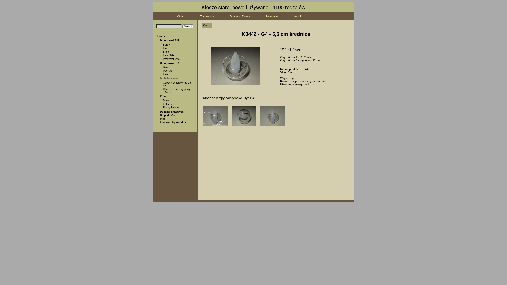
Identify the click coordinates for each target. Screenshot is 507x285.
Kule (163, 96)
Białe (166, 51)
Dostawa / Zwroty (240, 16)
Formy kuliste (171, 107)
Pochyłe (167, 70)
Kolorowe (168, 104)
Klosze (161, 36)
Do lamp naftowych (172, 111)
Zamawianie (207, 16)
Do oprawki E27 (169, 40)
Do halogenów (169, 78)
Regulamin (272, 16)
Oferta (180, 16)
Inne (165, 48)
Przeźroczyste (171, 58)
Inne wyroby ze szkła (173, 122)
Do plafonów (167, 115)
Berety (167, 44)
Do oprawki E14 (169, 63)
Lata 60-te (168, 55)
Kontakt (298, 16)
